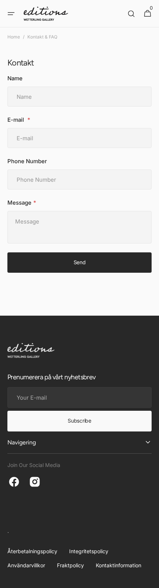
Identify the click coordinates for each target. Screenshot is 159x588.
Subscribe (79, 420)
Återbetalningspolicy (32, 551)
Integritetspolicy (88, 551)
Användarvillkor (26, 565)
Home (13, 37)
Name (15, 78)
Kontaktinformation (118, 565)
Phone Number (27, 161)
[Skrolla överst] (150, 579)
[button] (11, 14)
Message (19, 202)
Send (80, 262)
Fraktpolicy (70, 565)
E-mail (16, 119)
